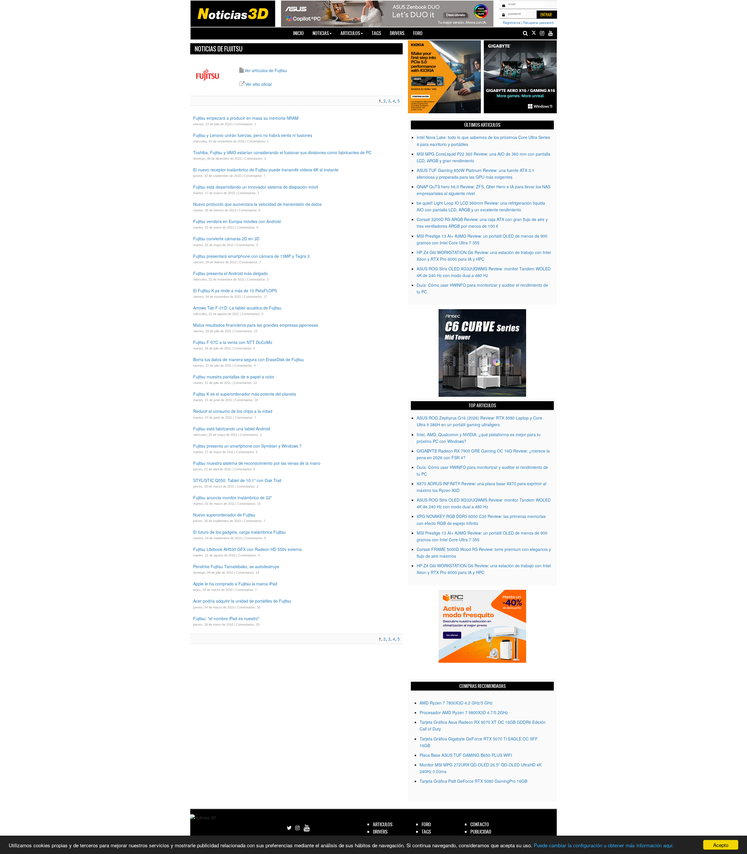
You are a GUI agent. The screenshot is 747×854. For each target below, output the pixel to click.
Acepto (720, 844)
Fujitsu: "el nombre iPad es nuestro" (226, 618)
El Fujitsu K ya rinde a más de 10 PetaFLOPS (235, 290)
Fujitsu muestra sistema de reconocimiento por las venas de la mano (256, 463)
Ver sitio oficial (258, 84)
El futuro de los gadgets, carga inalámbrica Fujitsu (239, 532)
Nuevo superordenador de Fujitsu (224, 515)
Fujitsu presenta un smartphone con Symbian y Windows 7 (247, 446)
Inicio (300, 32)
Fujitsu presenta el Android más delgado (230, 273)
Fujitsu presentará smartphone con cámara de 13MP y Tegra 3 (251, 256)
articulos (382, 824)
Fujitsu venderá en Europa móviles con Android (237, 221)
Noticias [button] (321, 33)
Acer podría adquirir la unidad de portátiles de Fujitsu (242, 601)
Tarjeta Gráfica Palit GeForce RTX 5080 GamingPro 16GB (473, 781)
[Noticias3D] (232, 13)
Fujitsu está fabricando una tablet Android (231, 429)
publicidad (480, 831)
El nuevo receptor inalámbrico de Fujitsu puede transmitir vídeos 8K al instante (265, 170)
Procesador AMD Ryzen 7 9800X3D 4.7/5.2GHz (464, 712)
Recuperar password (538, 22)
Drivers (397, 33)
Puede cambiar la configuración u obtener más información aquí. (604, 845)
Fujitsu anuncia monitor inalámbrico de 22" (232, 497)
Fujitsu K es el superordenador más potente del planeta (244, 394)
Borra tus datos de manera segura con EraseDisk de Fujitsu (248, 359)
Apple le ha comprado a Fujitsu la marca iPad (235, 584)
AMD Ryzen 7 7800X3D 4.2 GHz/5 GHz (456, 703)
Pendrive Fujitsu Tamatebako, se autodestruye (236, 566)
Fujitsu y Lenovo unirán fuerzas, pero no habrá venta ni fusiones (252, 135)
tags (426, 831)
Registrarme (512, 22)
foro (426, 824)
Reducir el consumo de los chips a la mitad (232, 411)
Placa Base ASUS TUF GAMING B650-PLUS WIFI (466, 755)
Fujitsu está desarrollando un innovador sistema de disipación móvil (256, 187)
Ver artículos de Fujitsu (266, 70)
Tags (376, 33)
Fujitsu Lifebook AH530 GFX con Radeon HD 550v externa (247, 549)
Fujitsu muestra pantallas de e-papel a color (233, 377)
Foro (418, 33)
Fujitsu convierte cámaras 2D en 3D (226, 238)
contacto (479, 824)
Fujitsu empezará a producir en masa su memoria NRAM (246, 118)
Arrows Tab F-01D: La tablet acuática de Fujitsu (237, 308)
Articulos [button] (350, 33)
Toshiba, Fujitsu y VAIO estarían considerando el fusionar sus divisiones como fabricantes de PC (282, 152)
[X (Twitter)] (533, 33)
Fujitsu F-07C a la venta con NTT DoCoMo (232, 342)
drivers (380, 831)
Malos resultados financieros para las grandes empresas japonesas (255, 325)
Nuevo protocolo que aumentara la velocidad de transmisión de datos (257, 204)
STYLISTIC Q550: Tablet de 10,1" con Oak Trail (237, 480)
